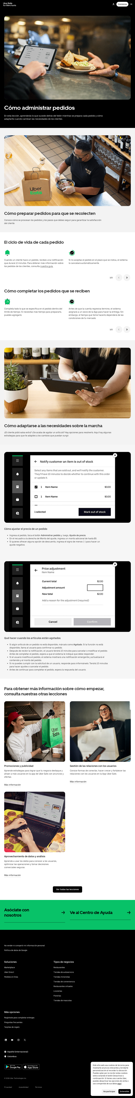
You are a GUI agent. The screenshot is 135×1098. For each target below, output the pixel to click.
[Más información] (34, 731)
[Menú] (131, 4)
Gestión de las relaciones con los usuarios (93, 766)
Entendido (124, 1091)
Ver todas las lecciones (67, 889)
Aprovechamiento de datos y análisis (24, 856)
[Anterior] (118, 277)
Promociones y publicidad (18, 766)
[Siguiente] (126, 277)
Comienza (122, 4)
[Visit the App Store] (31, 1067)
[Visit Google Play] (13, 1067)
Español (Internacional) (17, 1052)
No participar (109, 1091)
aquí (119, 1084)
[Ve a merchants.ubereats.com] (9, 4)
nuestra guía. (46, 266)
